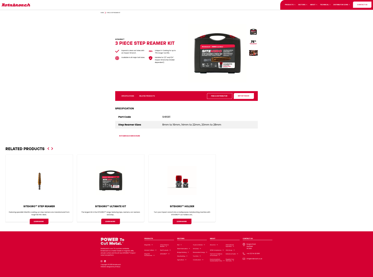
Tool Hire (195, 256)
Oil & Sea (196, 249)
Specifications (127, 96)
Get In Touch (243, 96)
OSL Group (229, 250)
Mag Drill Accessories (148, 254)
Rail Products (164, 250)
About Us (213, 245)
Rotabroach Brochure (129, 136)
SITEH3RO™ (163, 254)
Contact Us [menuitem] (362, 5)
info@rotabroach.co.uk (254, 259)
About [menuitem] (312, 5)
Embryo (117, 267)
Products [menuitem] (289, 5)
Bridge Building (182, 252)
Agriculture (180, 260)
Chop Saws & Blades (164, 245)
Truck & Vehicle (198, 245)
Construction (197, 260)
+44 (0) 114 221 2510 (253, 254)
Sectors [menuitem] (301, 5)
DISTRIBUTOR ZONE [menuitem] (340, 5)
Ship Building (181, 256)
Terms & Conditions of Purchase (216, 254)
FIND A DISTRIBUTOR (219, 96)
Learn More (39, 221)
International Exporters (230, 245)
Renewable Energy (199, 252)
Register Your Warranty (230, 260)
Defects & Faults (231, 254)
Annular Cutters (149, 250)
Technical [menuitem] (324, 5)
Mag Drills (147, 245)
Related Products (147, 96)
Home (102, 12)
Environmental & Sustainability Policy (216, 260)
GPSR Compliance (215, 250)
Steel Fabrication (182, 249)
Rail (178, 245)
